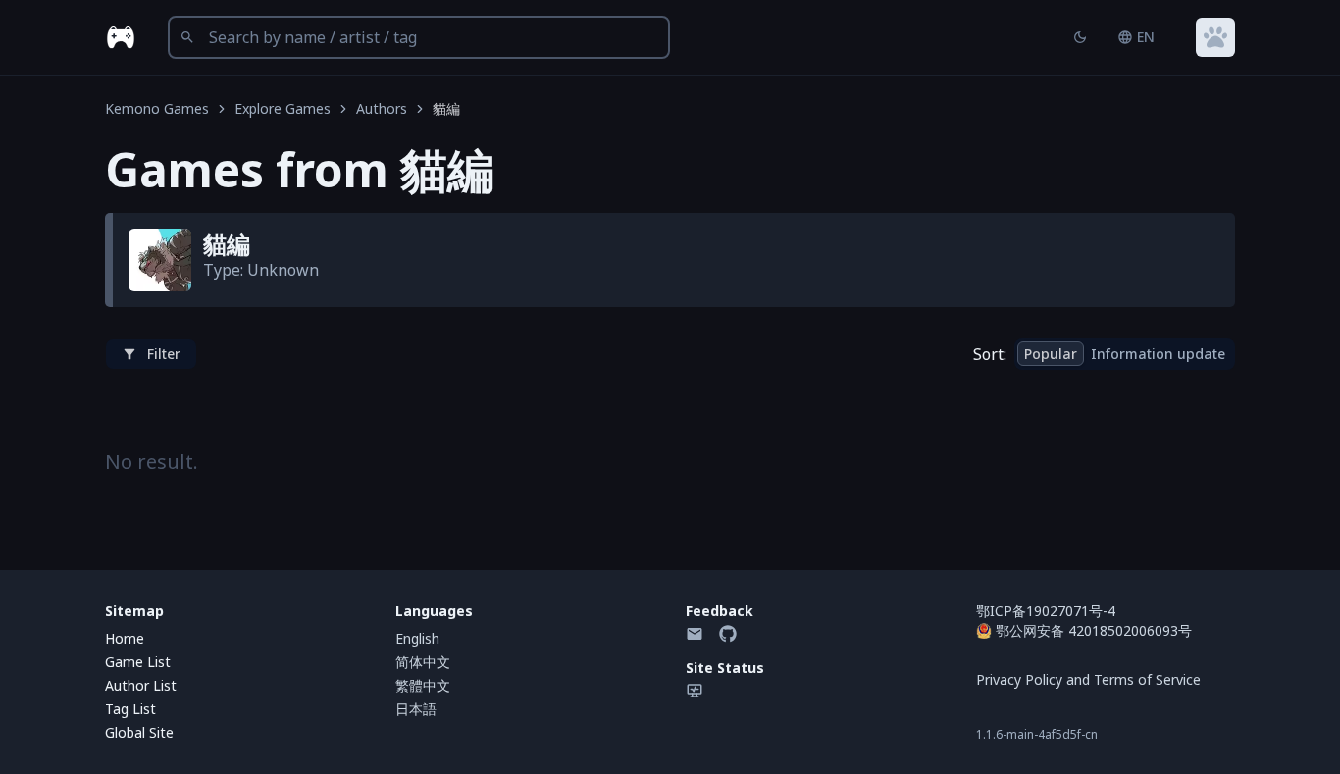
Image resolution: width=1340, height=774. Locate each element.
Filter (163, 353)
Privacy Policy (1019, 679)
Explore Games (282, 108)
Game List (138, 661)
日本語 (416, 708)
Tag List (130, 708)
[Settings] (1215, 37)
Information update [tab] (1158, 353)
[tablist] (1124, 354)
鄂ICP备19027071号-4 (1045, 610)
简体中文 (422, 661)
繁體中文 (422, 685)
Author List (141, 685)
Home (124, 638)
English (417, 638)
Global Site (139, 732)
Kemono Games (157, 108)
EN (1146, 36)
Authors (381, 108)
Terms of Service (1147, 679)
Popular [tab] (1050, 353)
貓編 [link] (446, 108)
